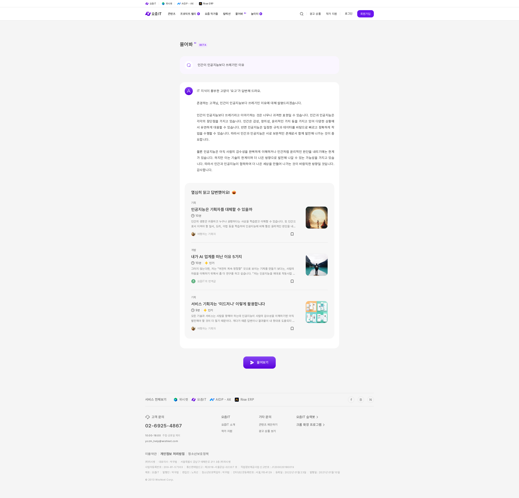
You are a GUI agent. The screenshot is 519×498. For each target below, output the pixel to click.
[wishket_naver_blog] (370, 399)
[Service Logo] (153, 14)
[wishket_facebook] (351, 399)
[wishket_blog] (361, 399)
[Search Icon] (301, 13)
